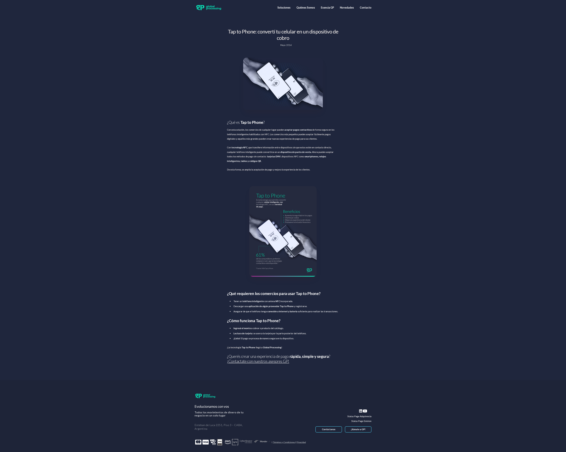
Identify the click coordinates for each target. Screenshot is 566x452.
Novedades (347, 7)
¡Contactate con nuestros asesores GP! (258, 361)
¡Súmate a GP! (358, 429)
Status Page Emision (361, 421)
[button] (283, 7)
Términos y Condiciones (284, 442)
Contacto (365, 7)
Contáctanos (328, 429)
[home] (209, 7)
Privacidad (301, 442)
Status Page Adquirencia (359, 416)
